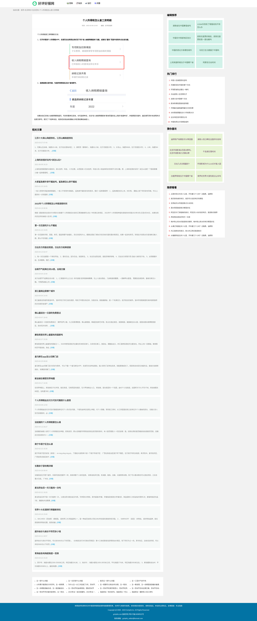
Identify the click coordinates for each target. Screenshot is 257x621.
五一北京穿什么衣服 (75, 581)
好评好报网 (46, 3)
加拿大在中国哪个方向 (179, 99)
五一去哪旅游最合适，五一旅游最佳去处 (50, 588)
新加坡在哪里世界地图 (45, 378)
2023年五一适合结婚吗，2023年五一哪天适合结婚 (86, 592)
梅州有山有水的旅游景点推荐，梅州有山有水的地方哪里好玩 (192, 222)
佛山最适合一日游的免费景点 (48, 313)
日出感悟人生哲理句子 (179, 94)
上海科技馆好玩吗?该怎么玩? (48, 160)
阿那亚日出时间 (209, 62)
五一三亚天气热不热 (139, 581)
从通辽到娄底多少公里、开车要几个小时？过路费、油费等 (192, 226)
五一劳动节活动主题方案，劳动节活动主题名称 (148, 588)
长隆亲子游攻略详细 (44, 466)
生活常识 (28, 10)
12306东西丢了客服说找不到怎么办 (208, 25)
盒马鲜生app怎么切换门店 (46, 357)
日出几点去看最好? (182, 164)
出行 (89, 3)
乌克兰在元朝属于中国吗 (209, 50)
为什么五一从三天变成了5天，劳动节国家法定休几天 (87, 584)
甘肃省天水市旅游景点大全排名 (182, 203)
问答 (98, 3)
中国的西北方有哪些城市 (182, 50)
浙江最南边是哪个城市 (45, 291)
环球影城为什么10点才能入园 (209, 164)
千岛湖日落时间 (209, 152)
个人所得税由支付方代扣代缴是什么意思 (53, 400)
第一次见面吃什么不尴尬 (46, 225)
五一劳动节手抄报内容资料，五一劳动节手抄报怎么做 (55, 592)
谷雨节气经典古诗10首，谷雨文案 (50, 269)
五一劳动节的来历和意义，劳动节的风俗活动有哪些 (118, 588)
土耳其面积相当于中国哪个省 (182, 62)
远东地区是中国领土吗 (179, 117)
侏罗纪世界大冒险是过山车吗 (209, 176)
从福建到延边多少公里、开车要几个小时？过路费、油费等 (192, 235)
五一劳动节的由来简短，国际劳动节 (81, 588)
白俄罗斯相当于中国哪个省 (182, 176)
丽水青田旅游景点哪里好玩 (180, 208)
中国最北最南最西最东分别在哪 (182, 108)
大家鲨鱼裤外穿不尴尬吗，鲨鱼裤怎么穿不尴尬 (56, 182)
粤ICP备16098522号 (136, 614)
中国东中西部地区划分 (182, 38)
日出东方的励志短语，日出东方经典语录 (53, 247)
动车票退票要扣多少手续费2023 (182, 113)
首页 (22, 10)
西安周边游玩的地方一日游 (180, 217)
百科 (71, 3)
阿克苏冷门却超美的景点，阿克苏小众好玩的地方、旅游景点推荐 (194, 212)
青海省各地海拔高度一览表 (47, 553)
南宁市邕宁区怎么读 (44, 444)
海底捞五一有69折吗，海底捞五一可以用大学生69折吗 (119, 592)
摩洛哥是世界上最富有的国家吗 (49, 335)
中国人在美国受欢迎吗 (179, 80)
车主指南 (179, 606)
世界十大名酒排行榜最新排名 (48, 510)
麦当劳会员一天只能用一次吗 (48, 488)
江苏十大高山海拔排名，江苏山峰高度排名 (54, 138)
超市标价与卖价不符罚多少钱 (48, 531)
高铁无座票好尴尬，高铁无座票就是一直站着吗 (209, 38)
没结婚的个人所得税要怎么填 (48, 422)
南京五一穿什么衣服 (107, 581)
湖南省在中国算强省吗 (182, 26)
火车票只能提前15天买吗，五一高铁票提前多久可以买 (55, 584)
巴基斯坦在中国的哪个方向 (180, 85)
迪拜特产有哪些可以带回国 (182, 139)
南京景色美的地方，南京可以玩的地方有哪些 (187, 198)
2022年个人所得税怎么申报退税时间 (51, 204)
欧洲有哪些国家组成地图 (180, 103)
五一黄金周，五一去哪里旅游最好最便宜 (146, 584)
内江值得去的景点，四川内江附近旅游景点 (186, 231)
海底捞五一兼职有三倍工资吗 (142, 592)
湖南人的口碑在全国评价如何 (209, 139)
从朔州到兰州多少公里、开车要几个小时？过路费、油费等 (192, 194)
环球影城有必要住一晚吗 (180, 89)
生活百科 (35, 10)
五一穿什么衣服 (42, 581)
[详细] (54, 151)
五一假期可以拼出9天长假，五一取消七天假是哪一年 (119, 584)
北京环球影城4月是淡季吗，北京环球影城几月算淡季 (181, 151)
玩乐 (80, 3)
